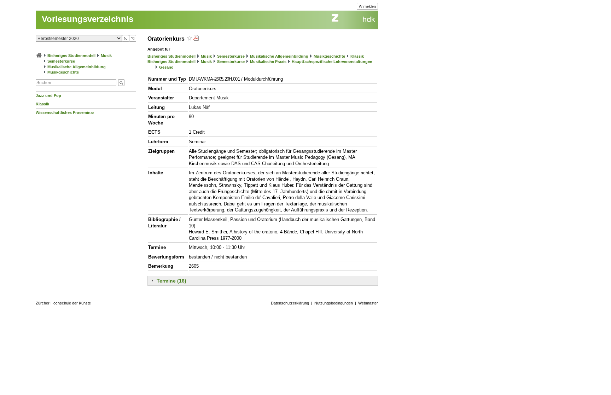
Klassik (42, 104)
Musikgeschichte (63, 72)
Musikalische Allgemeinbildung (76, 67)
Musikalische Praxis (268, 61)
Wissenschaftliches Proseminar (65, 112)
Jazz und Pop (48, 95)
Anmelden (367, 6)
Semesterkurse (61, 61)
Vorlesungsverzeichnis (87, 19)
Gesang (166, 67)
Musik (106, 55)
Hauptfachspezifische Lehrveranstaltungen (332, 61)
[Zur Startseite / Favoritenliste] (39, 55)
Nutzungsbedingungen (333, 303)
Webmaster (368, 303)
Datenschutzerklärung (290, 303)
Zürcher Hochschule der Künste (63, 303)
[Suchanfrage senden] (121, 82)
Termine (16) (171, 281)
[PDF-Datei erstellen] (196, 39)
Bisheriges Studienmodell (71, 55)
